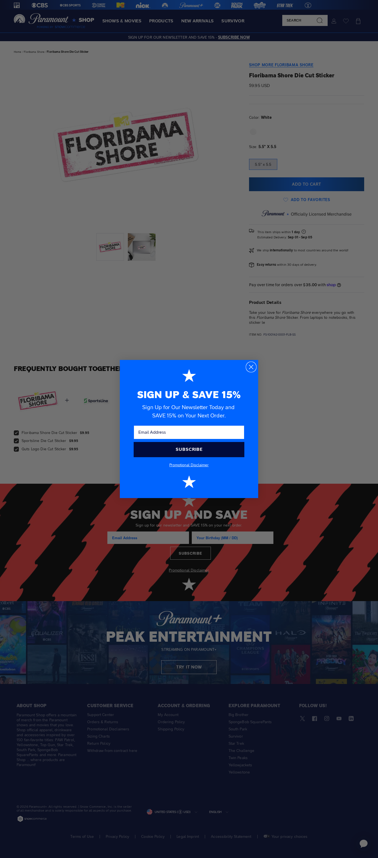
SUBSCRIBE (189, 449)
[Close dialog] (251, 367)
